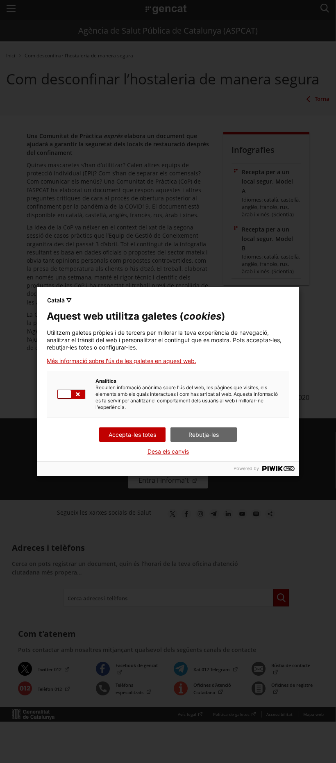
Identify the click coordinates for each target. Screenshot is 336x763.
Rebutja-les (203, 434)
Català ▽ (59, 300)
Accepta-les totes (132, 434)
